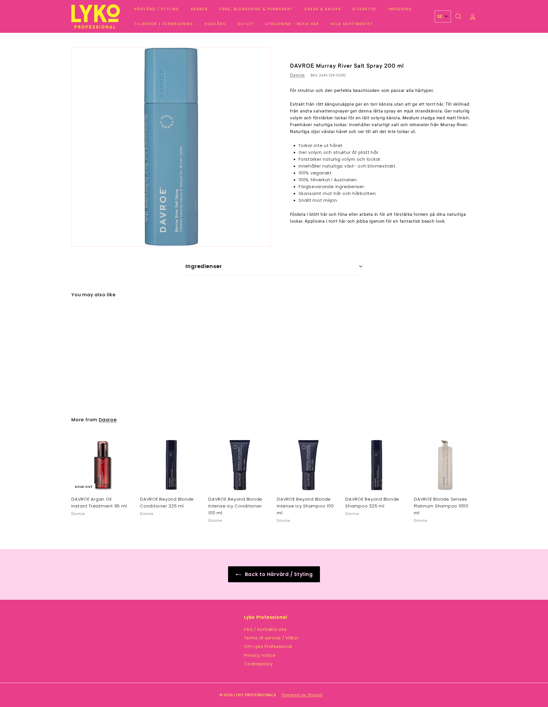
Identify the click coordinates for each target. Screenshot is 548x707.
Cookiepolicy (258, 664)
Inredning (400, 9)
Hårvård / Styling (156, 9)
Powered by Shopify (302, 695)
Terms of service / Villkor (271, 638)
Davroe (297, 75)
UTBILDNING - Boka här (292, 23)
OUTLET (246, 23)
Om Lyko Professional (268, 646)
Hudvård (215, 23)
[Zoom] (171, 146)
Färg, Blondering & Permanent (256, 9)
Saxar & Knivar (322, 9)
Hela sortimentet (352, 23)
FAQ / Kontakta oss (265, 629)
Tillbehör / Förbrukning (163, 23)
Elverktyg (364, 9)
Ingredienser (204, 266)
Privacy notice (260, 655)
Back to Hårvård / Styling (278, 574)
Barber (199, 9)
